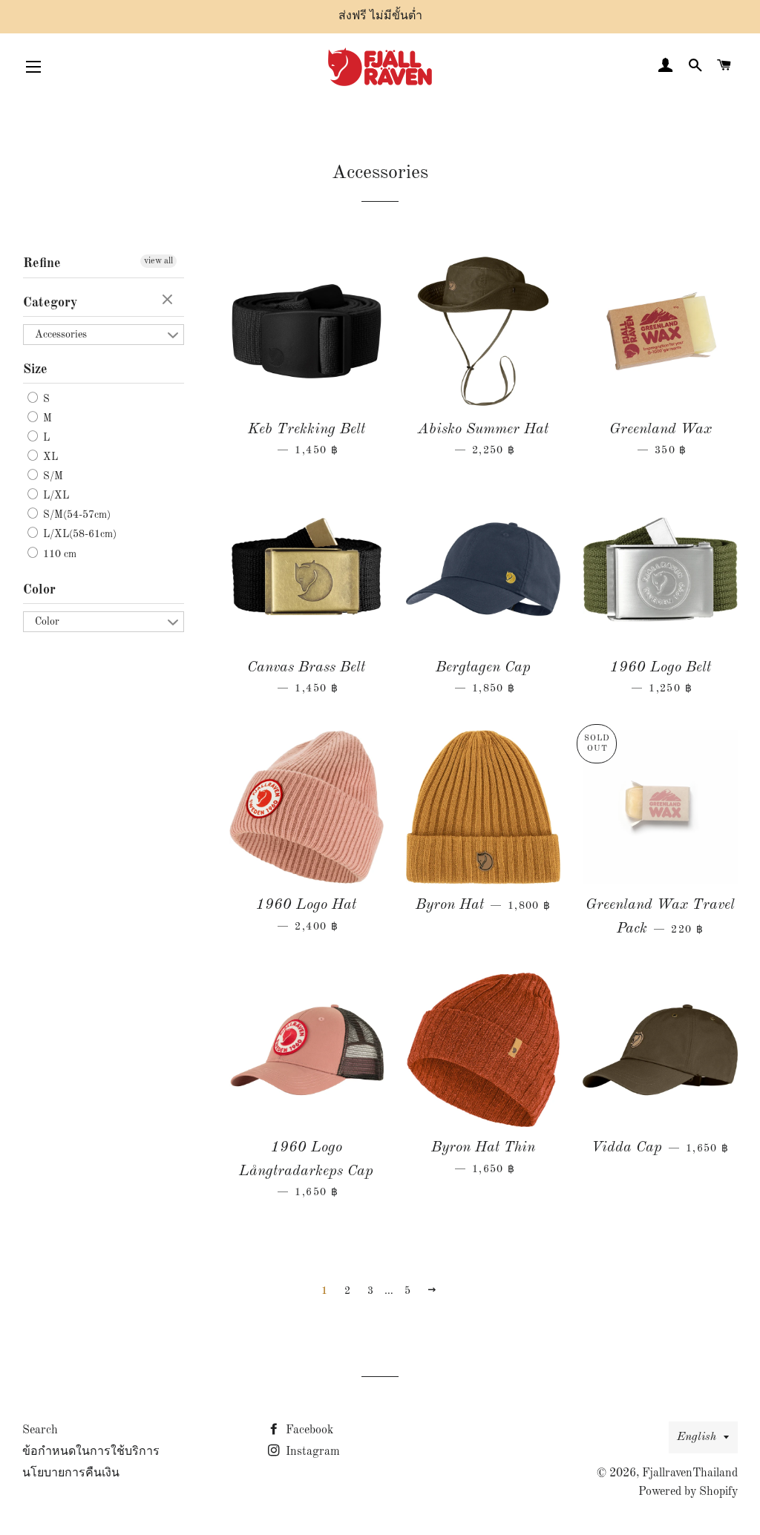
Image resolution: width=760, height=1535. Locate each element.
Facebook (308, 1430)
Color (39, 589)
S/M (51, 476)
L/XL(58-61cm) (78, 535)
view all (158, 261)
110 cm (58, 554)
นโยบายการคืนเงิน (70, 1473)
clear (169, 300)
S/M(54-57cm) (75, 515)
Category (50, 302)
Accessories (61, 334)
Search (40, 1430)
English (696, 1437)
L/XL (54, 495)
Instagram (311, 1452)
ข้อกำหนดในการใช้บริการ (91, 1452)
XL (49, 457)
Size (35, 369)
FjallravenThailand (690, 1473)
